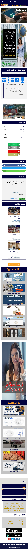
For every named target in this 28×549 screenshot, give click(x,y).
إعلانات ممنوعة (8, 521)
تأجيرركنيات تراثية (16, 234)
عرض (12, 222)
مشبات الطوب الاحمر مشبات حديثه (15, 252)
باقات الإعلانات (8, 520)
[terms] (2, 2)
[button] (4, 111)
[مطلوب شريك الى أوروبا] (14, 45)
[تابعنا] (18, 539)
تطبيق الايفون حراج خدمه (14, 530)
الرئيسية (20, 520)
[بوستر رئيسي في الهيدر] (14, 5)
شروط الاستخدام (21, 524)
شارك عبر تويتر (22, 168)
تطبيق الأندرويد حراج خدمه (14, 535)
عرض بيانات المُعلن (13, 264)
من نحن (20, 521)
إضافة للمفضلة (14, 151)
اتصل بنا (10, 523)
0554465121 (13, 199)
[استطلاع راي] (14, 15)
